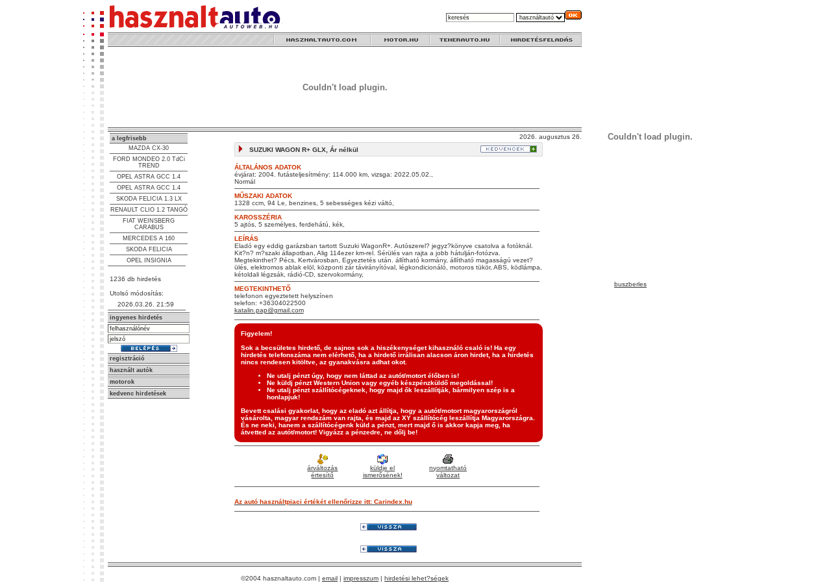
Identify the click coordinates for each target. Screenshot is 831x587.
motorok (122, 382)
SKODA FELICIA (149, 249)
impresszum (360, 578)
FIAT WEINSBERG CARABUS (149, 224)
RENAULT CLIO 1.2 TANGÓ (149, 209)
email (330, 578)
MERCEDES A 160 (149, 238)
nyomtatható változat (448, 471)
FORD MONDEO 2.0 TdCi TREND (149, 162)
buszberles (630, 284)
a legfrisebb (129, 138)
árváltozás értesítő (322, 471)
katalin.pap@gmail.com (269, 310)
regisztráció (127, 358)
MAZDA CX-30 (149, 148)
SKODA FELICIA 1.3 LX (149, 198)
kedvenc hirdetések (138, 393)
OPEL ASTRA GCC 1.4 (148, 176)
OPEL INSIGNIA (149, 260)
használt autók (131, 370)
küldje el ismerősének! (383, 471)
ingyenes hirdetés (136, 317)
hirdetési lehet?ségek (416, 578)
